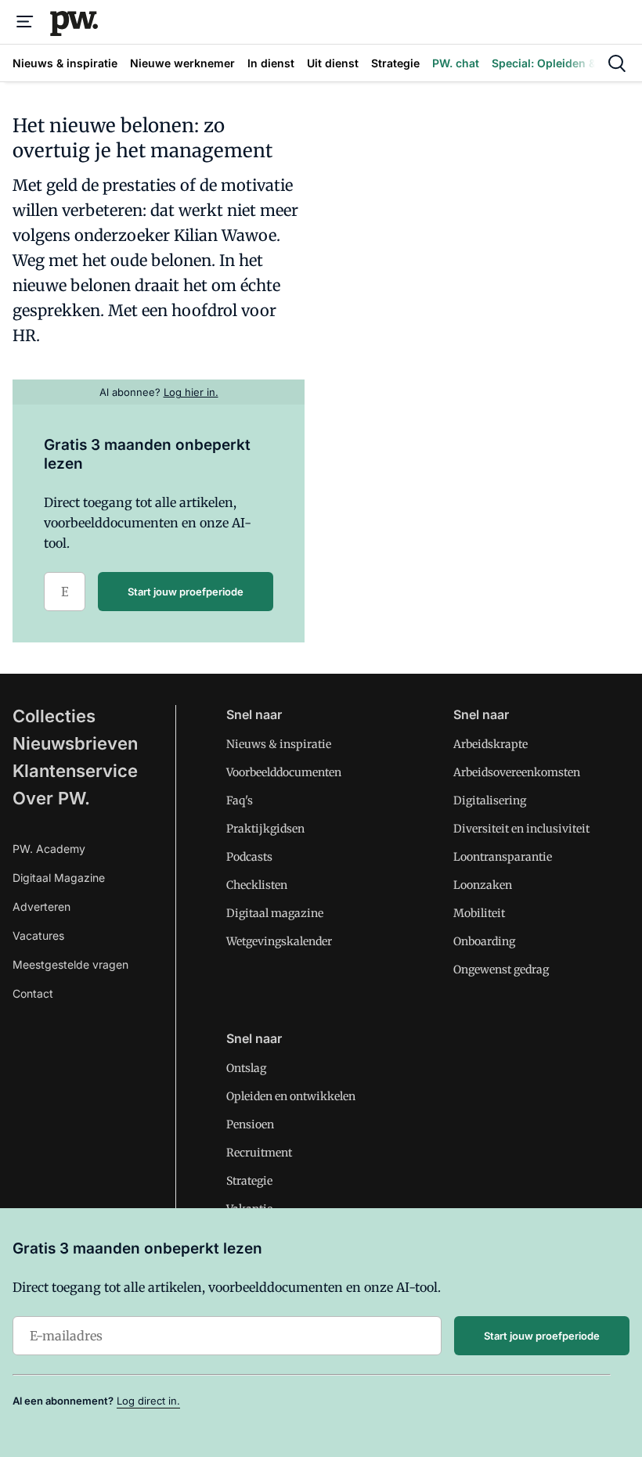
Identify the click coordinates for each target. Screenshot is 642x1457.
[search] (616, 63)
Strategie (249, 1181)
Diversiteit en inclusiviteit (521, 829)
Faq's (239, 800)
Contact (33, 993)
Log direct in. (148, 1400)
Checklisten (256, 885)
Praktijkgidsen (265, 829)
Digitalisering (489, 800)
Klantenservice (75, 771)
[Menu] (25, 22)
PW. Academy (49, 848)
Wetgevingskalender (279, 941)
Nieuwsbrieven (75, 743)
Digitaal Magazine (59, 877)
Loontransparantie (502, 857)
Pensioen (250, 1124)
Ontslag (246, 1068)
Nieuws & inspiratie (278, 744)
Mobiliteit (479, 913)
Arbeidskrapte (490, 744)
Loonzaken (482, 885)
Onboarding (484, 941)
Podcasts (249, 857)
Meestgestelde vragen (70, 964)
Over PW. (51, 798)
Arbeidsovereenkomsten (516, 772)
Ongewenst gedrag (501, 969)
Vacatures (38, 935)
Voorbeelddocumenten (283, 772)
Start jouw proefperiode (185, 591)
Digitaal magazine (274, 913)
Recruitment (259, 1153)
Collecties (54, 716)
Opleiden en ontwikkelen (290, 1096)
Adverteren (41, 906)
